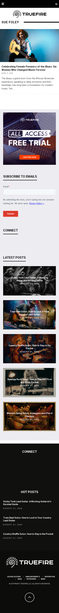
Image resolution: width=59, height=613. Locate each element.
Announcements (32, 577)
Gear (20, 579)
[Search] (56, 4)
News (43, 579)
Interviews (31, 579)
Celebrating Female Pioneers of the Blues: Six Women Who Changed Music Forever (29, 68)
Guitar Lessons (14, 577)
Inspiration (50, 577)
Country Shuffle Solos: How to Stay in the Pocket (28, 534)
